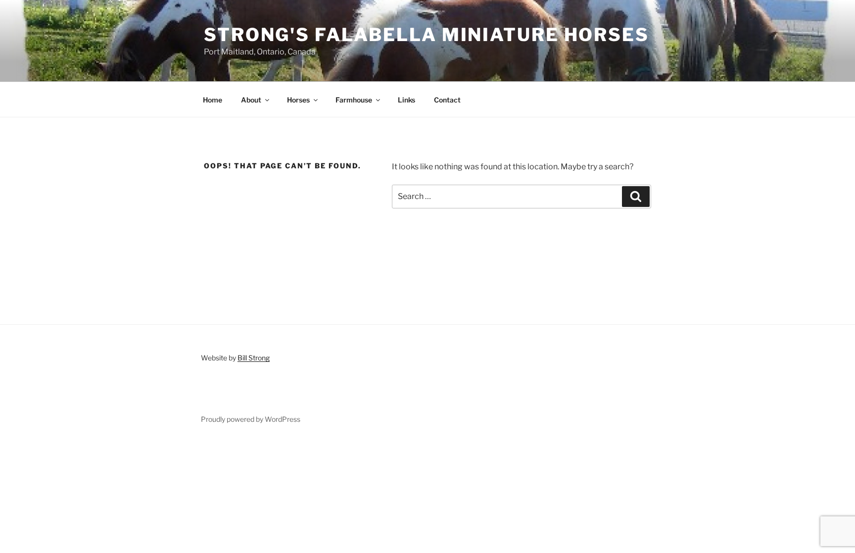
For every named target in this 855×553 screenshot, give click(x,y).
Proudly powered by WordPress (250, 419)
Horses (298, 100)
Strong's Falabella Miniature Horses (426, 35)
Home (212, 100)
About (251, 100)
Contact (447, 100)
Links (406, 100)
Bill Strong (254, 357)
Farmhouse (353, 100)
